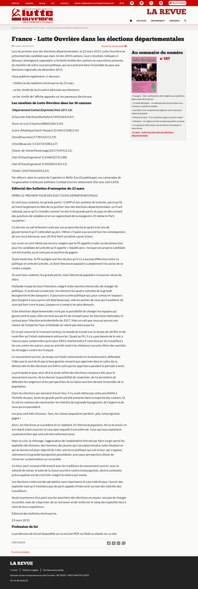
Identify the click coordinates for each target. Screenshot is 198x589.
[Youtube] (151, 3)
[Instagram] (161, 3)
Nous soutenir (179, 3)
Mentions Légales (30, 570)
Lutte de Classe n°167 (29, 28)
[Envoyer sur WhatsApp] (118, 543)
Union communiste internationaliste (94, 3)
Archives (141, 20)
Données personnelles (53, 570)
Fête (121, 3)
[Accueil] (131, 20)
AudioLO (64, 3)
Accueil (15, 28)
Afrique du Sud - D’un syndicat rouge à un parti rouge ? (158, 117)
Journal (29, 3)
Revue (42, 3)
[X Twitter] (142, 3)
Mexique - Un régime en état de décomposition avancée (158, 121)
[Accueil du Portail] (32, 15)
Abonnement (158, 20)
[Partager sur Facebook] (109, 543)
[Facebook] (132, 3)
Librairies (174, 20)
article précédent (22, 552)
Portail (16, 3)
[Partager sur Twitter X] (113, 543)
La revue (166, 12)
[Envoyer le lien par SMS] (124, 543)
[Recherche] (184, 20)
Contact (14, 570)
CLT (53, 3)
